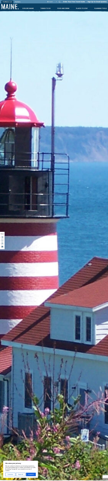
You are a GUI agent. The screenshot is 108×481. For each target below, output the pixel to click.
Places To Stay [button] (82, 8)
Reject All (20, 474)
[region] (20, 469)
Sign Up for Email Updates (97, 2)
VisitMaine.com (7, 2)
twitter (2, 240)
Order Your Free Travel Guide (74, 2)
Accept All (31, 474)
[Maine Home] (10, 6)
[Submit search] (59, 2)
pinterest (2, 243)
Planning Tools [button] (100, 8)
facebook (2, 237)
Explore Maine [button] (28, 8)
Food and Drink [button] (63, 8)
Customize (10, 474)
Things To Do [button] (45, 8)
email (2, 246)
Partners (17, 2)
